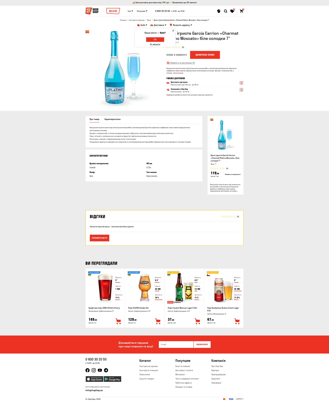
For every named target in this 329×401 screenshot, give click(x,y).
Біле (91, 176)
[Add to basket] (118, 321)
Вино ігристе (152, 176)
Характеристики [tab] (112, 119)
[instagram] (94, 370)
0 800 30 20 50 (162, 11)
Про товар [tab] (94, 119)
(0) (183, 47)
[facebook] (87, 370)
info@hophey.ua (94, 390)
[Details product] (225, 135)
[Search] (225, 11)
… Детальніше (177, 73)
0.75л (149, 167)
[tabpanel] (124, 69)
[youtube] (100, 370)
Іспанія (92, 167)
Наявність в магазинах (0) (182, 63)
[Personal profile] (219, 11)
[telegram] (106, 370)
